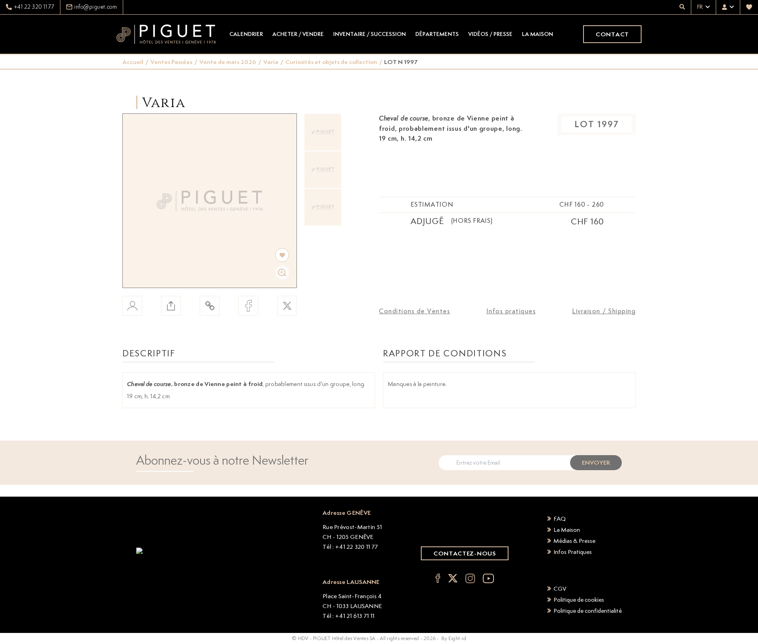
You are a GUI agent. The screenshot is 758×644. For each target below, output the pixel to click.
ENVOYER (596, 462)
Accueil (132, 62)
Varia (270, 62)
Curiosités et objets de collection (331, 62)
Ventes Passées (171, 62)
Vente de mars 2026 (227, 62)
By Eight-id (453, 638)
